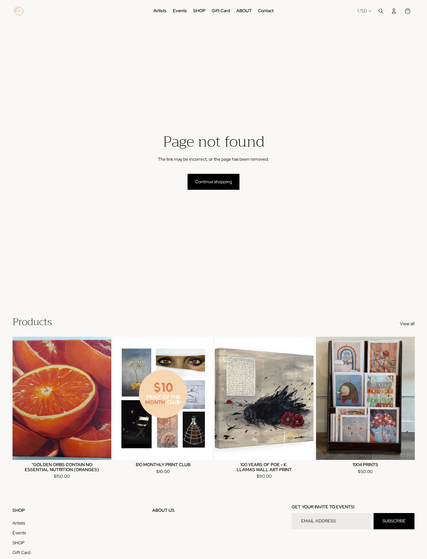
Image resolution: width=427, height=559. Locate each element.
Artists (19, 523)
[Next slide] (304, 398)
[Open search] (381, 11)
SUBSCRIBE (394, 521)
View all (407, 323)
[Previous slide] (224, 398)
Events (19, 533)
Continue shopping (213, 181)
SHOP (18, 543)
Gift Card (21, 552)
